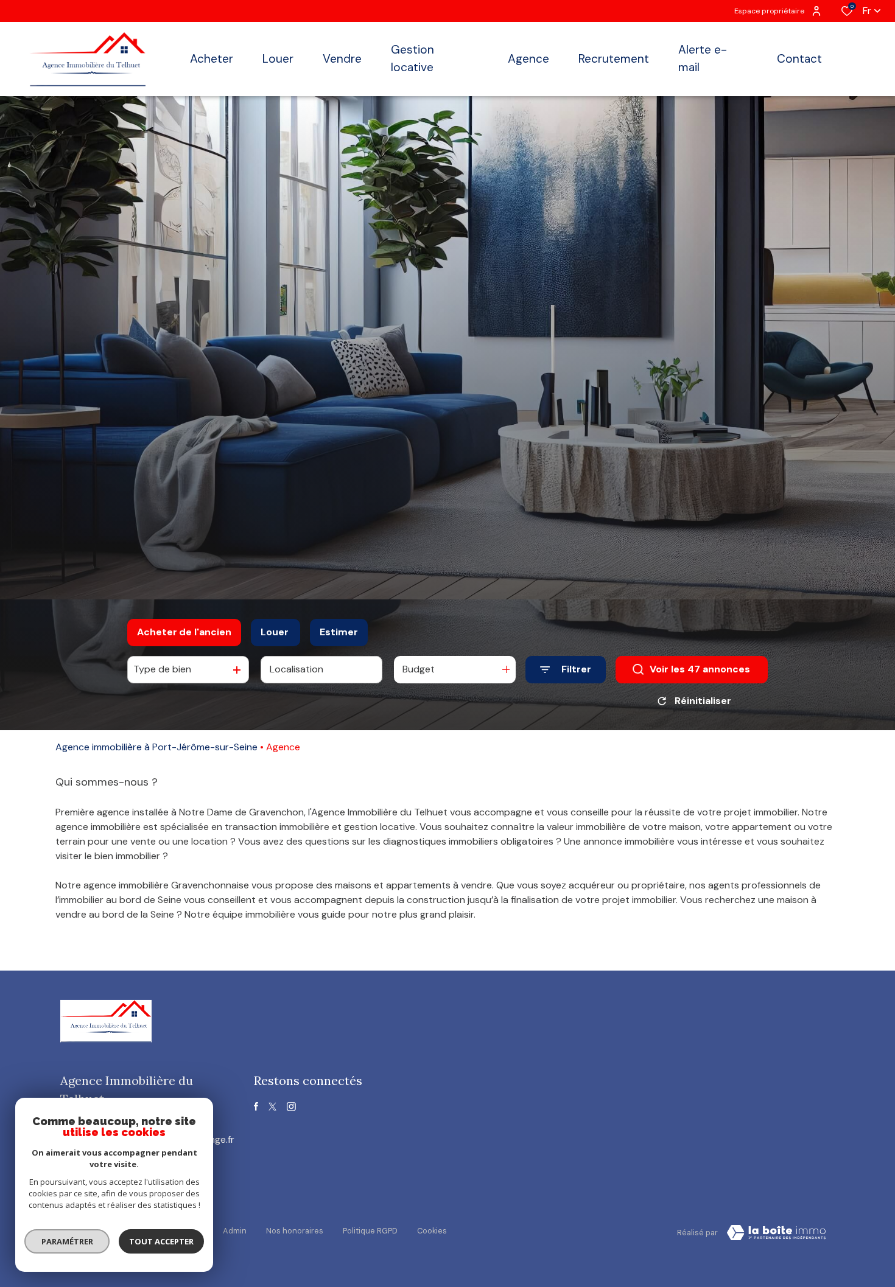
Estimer (339, 632)
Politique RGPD (370, 1231)
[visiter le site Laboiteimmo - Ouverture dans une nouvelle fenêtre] (776, 1233)
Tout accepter (161, 1241)
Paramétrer (67, 1241)
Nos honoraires (294, 1231)
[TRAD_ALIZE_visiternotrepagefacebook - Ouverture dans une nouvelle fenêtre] (256, 1106)
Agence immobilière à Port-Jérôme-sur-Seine (156, 747)
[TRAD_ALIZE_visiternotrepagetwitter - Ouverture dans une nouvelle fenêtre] (272, 1106)
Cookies (432, 1231)
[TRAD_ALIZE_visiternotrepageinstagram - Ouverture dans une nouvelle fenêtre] (291, 1106)
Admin (235, 1231)
